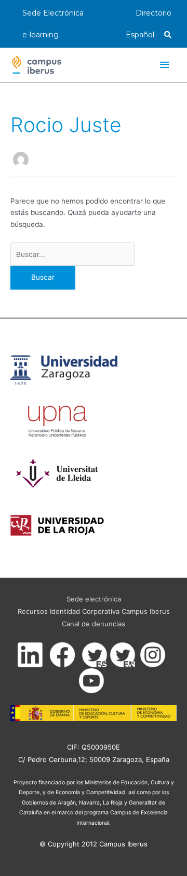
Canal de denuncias (93, 624)
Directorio (153, 13)
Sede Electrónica (53, 13)
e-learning (40, 34)
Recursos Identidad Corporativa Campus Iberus (94, 611)
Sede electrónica (93, 599)
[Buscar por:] (72, 254)
